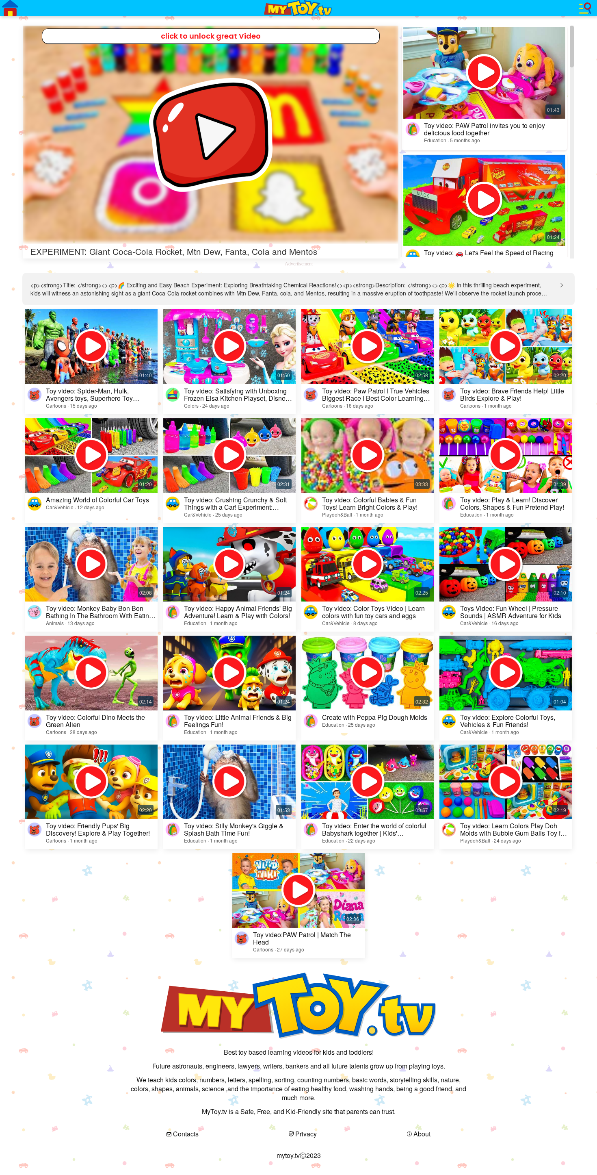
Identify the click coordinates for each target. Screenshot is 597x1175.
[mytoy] (298, 8)
